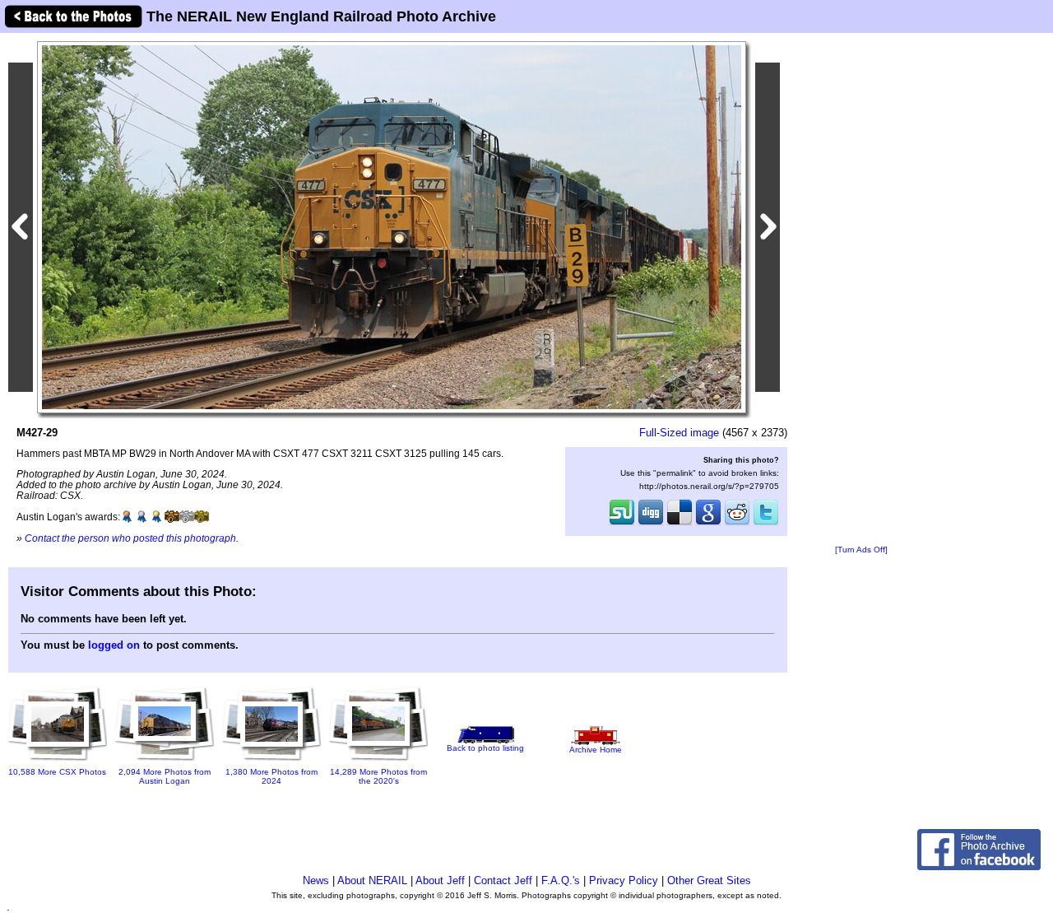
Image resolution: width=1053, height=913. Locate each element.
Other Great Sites (709, 880)
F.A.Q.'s (560, 880)
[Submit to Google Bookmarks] (708, 523)
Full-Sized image (679, 432)
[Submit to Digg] (651, 523)
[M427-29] (391, 226)
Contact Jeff (503, 880)
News (316, 880)
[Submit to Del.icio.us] (679, 523)
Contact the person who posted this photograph (130, 538)
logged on (114, 645)
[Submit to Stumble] (622, 523)
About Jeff (440, 880)
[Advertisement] (861, 290)
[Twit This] (766, 523)
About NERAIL (372, 880)
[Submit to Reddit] (737, 523)
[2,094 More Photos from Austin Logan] (164, 762)
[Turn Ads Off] (861, 549)
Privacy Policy (623, 880)
